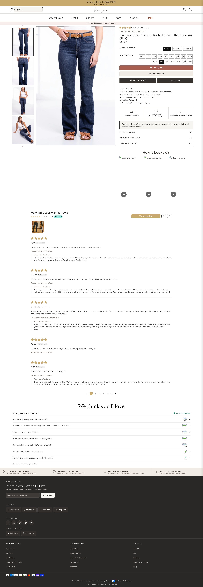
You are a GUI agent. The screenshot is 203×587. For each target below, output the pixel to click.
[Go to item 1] (38, 227)
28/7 (171, 56)
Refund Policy (75, 549)
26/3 (160, 56)
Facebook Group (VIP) (14, 562)
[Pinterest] (25, 522)
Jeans (74, 18)
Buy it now (175, 80)
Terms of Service (77, 581)
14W (161, 61)
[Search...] (12, 10)
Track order (14, 510)
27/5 (165, 56)
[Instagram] (14, 522)
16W (166, 61)
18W (172, 61)
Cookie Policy (75, 562)
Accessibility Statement (78, 558)
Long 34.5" (188, 48)
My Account (10, 549)
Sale (150, 18)
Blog (135, 567)
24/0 (148, 56)
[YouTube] (31, 522)
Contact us (46, 510)
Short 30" (167, 48)
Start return (30, 510)
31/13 (190, 56)
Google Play (30, 533)
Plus (105, 18)
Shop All (134, 18)
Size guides (62, 510)
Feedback (73, 567)
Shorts (90, 18)
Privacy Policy (90, 581)
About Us (136, 549)
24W (190, 61)
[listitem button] (131, 113)
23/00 (142, 56)
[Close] (118, 289)
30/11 (183, 56)
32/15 (155, 61)
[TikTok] (19, 522)
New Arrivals (56, 18)
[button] (190, 9)
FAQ (134, 553)
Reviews (136, 558)
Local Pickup (10, 567)
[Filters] (163, 216)
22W (184, 61)
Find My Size (158, 68)
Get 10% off (47, 495)
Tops (118, 18)
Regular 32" (177, 48)
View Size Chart (157, 74)
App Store (14, 533)
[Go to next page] (116, 393)
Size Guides (10, 558)
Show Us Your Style (140, 562)
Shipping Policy (75, 553)
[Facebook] (8, 522)
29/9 (177, 56)
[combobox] (28, 9)
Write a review (145, 216)
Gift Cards (9, 553)
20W (178, 61)
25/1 (154, 56)
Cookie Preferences (124, 581)
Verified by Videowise (183, 413)
